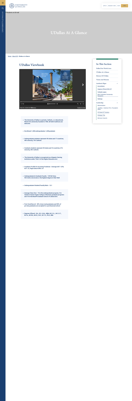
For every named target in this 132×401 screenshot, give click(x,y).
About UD (15, 56)
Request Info (112, 5)
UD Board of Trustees (103, 112)
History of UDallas (102, 76)
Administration (101, 105)
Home (9, 56)
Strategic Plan (101, 115)
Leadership (99, 103)
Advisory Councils (102, 118)
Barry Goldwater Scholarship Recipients (105, 95)
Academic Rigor (101, 83)
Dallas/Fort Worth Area (103, 68)
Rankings (100, 99)
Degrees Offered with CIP (105, 89)
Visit (118, 5)
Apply (105, 5)
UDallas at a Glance (102, 72)
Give (124, 5)
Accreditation (101, 86)
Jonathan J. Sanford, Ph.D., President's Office (108, 108)
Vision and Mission (102, 80)
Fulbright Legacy (102, 92)
